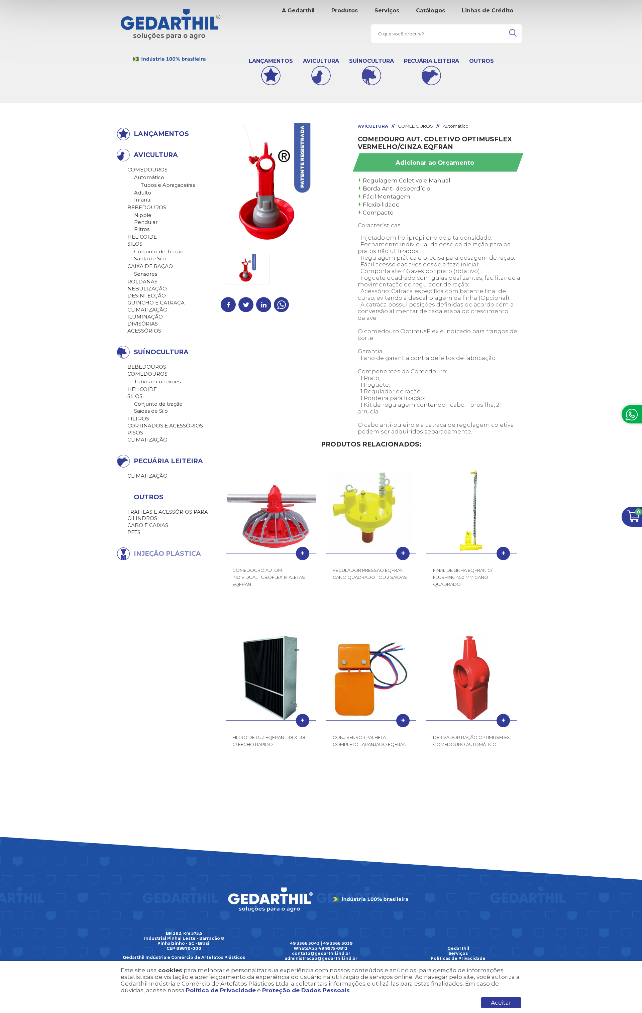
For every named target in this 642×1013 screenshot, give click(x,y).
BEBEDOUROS (146, 207)
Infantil (142, 200)
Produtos (344, 10)
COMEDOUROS (147, 169)
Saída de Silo (150, 258)
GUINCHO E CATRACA (156, 302)
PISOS (135, 432)
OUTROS (481, 61)
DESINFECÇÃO (146, 295)
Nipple (142, 215)
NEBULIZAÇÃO (147, 288)
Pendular (145, 222)
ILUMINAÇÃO (145, 316)
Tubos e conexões (157, 381)
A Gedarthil (298, 10)
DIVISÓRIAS (142, 324)
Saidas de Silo (151, 411)
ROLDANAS (142, 281)
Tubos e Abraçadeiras (168, 185)
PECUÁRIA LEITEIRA (431, 61)
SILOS (134, 244)
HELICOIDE (142, 237)
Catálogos (430, 10)
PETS (133, 532)
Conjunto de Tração (159, 251)
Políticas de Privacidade (458, 958)
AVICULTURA (321, 61)
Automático (149, 177)
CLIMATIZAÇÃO (147, 309)
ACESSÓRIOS (144, 331)
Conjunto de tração (158, 404)
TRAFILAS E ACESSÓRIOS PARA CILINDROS (167, 515)
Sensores (145, 274)
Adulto (142, 192)
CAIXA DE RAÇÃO (150, 266)
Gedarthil (458, 948)
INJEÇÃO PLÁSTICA (167, 553)
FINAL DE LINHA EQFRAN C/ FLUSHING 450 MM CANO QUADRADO (462, 577)
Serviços (386, 10)
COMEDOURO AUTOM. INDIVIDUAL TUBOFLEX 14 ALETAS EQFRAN (268, 577)
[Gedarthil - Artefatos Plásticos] (170, 60)
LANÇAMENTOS (271, 61)
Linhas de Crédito (487, 10)
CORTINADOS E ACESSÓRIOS (165, 425)
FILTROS (138, 418)
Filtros (141, 229)
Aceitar (501, 1002)
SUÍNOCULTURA (371, 61)
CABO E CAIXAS (147, 525)
